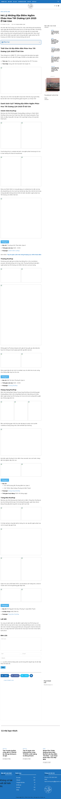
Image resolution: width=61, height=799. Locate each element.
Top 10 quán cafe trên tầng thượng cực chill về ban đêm (24, 254)
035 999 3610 (53, 777)
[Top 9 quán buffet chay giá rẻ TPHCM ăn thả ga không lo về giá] (47, 50)
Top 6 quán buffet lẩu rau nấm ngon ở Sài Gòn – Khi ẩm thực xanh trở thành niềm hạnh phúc (55, 60)
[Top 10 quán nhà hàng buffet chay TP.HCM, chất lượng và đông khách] (47, 68)
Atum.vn (42, 797)
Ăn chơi (7, 11)
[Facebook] (55, 6)
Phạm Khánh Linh (20, 24)
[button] (58, 1)
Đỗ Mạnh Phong (7, 758)
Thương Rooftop (12, 385)
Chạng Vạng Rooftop (14, 491)
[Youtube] (58, 6)
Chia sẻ (3, 11)
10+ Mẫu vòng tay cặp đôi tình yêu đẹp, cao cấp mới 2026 (55, 33)
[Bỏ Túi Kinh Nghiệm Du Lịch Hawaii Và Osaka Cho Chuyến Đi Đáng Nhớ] (47, 40)
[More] (31, 675)
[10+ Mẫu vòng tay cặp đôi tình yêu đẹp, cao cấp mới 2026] (47, 32)
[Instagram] (57, 6)
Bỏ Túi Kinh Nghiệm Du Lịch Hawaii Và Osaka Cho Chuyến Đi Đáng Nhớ (55, 41)
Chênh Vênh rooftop (14, 250)
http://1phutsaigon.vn (48, 684)
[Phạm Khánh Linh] (22, 699)
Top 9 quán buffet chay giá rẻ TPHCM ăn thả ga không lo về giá (55, 50)
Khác (52, 38)
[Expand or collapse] (39, 42)
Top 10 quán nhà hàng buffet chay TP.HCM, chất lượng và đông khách (55, 69)
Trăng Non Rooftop (13, 614)
